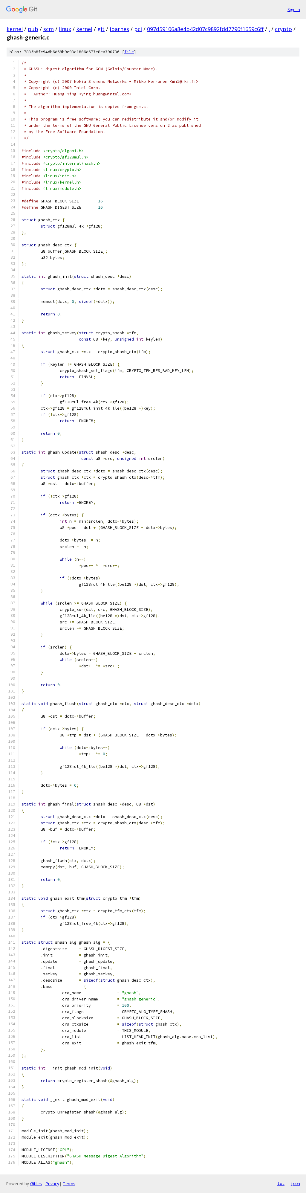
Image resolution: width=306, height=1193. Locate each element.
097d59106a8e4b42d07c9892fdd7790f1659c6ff (205, 29)
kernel (15, 29)
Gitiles (36, 1183)
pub (33, 29)
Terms (69, 1183)
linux (65, 29)
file (129, 51)
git (101, 29)
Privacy (52, 1183)
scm (48, 29)
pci (138, 29)
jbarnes (119, 29)
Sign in (293, 9)
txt (280, 1183)
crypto (283, 29)
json (295, 1183)
